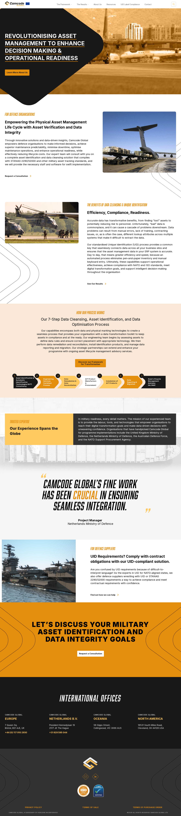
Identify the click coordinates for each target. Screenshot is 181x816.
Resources (111, 4)
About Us (98, 4)
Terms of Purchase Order (147, 807)
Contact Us (128, 434)
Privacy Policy (33, 807)
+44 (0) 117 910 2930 (16, 732)
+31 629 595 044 (58, 732)
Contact (148, 4)
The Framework (63, 4)
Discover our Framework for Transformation (90, 363)
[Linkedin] (95, 779)
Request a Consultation (90, 653)
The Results (82, 4)
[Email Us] (85, 779)
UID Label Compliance (130, 4)
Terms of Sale (90, 807)
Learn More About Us (17, 72)
